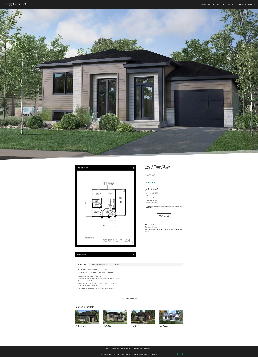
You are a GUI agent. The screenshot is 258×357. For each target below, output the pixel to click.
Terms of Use (137, 348)
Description (82, 264)
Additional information (99, 264)
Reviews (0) (117, 264)
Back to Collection (129, 299)
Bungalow (155, 227)
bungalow (160, 229)
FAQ (233, 4)
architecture (153, 229)
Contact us (242, 4)
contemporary (168, 229)
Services (211, 4)
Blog (219, 4)
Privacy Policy (126, 348)
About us (226, 4)
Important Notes (150, 182)
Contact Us (164, 216)
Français (251, 4)
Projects (202, 4)
